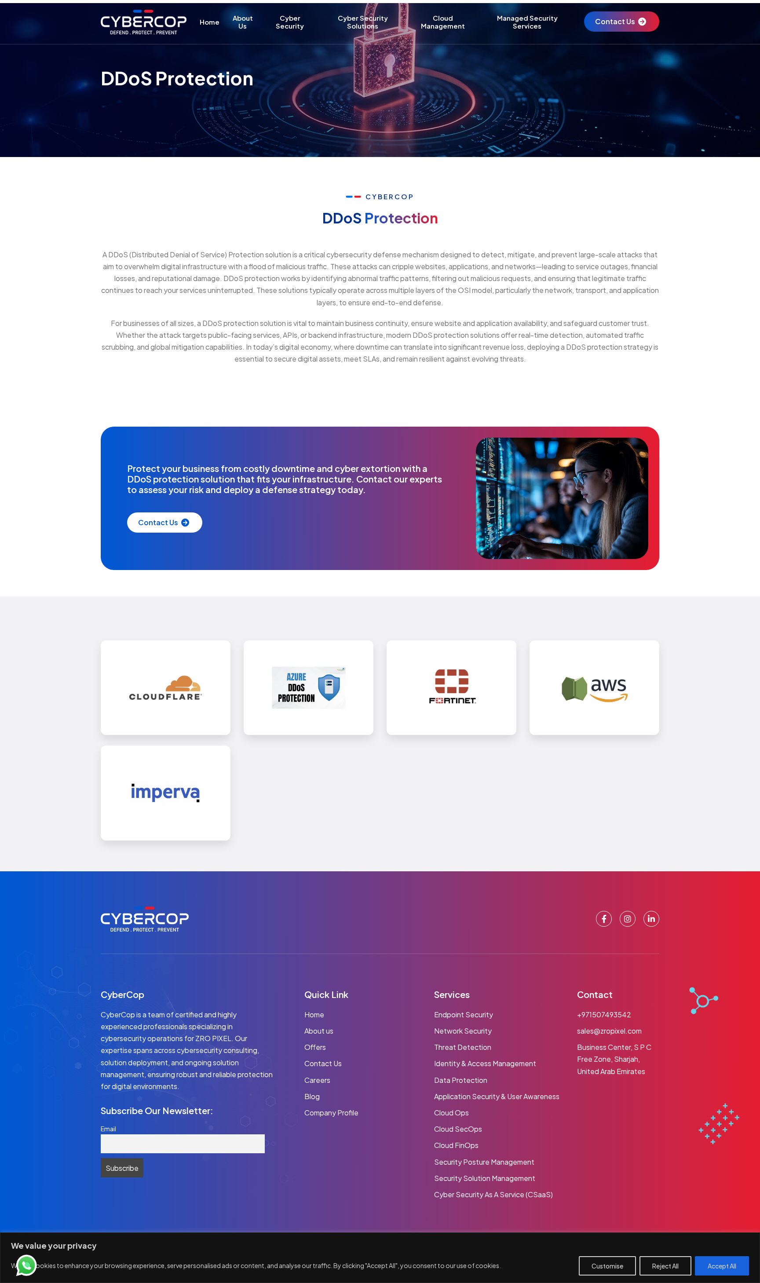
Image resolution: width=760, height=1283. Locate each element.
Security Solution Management (484, 1178)
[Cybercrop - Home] (143, 22)
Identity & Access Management (485, 1063)
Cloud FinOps (456, 1145)
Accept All (722, 1266)
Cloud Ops (451, 1112)
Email (108, 1129)
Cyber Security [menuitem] (290, 22)
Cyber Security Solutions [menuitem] (363, 22)
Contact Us (615, 21)
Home (314, 1014)
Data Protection (460, 1080)
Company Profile (331, 1112)
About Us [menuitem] (243, 22)
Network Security (463, 1030)
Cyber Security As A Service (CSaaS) (493, 1194)
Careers (317, 1080)
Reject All (665, 1266)
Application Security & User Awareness (496, 1096)
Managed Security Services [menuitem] (527, 22)
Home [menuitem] (209, 22)
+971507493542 (604, 1014)
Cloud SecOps (458, 1128)
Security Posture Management (484, 1161)
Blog (312, 1096)
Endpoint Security (463, 1014)
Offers (315, 1047)
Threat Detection (462, 1047)
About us (318, 1030)
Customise (607, 1266)
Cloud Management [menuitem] (443, 22)
